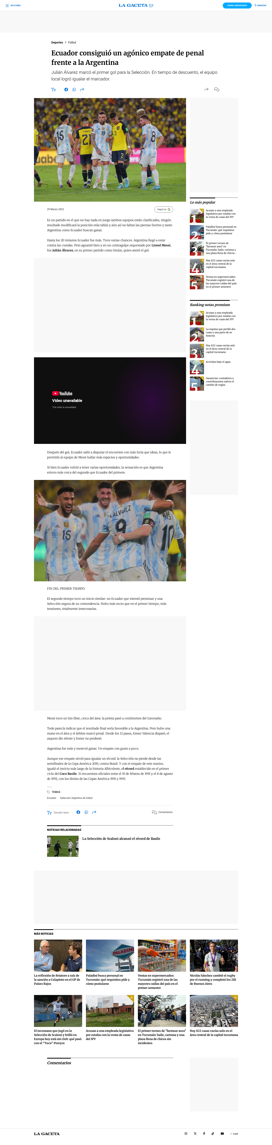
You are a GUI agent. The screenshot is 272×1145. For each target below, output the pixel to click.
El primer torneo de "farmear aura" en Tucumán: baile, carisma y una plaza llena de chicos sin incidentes (221, 250)
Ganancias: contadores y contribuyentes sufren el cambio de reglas (220, 381)
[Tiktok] (213, 1134)
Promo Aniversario (237, 5)
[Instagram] (186, 1134)
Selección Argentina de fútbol (76, 797)
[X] (195, 1134)
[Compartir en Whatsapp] (74, 90)
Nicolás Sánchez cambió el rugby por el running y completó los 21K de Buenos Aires (213, 980)
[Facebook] (204, 1134)
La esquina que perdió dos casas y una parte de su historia (220, 332)
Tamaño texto (61, 812)
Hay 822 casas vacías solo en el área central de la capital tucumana (220, 264)
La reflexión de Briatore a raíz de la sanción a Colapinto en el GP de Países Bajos (57, 980)
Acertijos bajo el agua (218, 361)
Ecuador (51, 797)
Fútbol (72, 42)
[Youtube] (222, 1134)
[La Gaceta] (136, 5)
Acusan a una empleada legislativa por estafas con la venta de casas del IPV (221, 213)
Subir (235, 1134)
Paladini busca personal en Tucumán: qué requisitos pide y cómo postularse (221, 230)
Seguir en (161, 209)
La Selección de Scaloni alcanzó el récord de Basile (121, 839)
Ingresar (261, 5)
